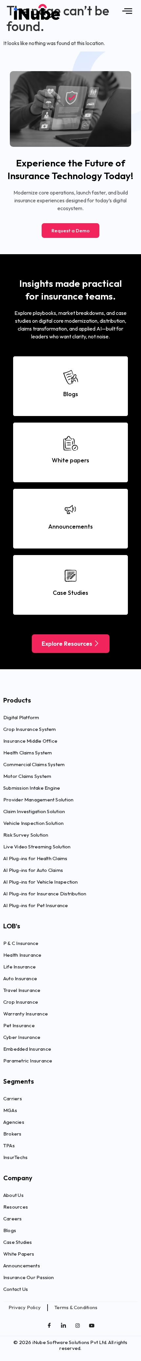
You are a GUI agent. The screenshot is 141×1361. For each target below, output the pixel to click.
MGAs (10, 1110)
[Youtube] (92, 1326)
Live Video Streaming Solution (37, 846)
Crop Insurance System (29, 729)
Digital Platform (21, 717)
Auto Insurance (20, 978)
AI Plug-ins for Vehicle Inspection (40, 882)
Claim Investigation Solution (34, 811)
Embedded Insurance (27, 1049)
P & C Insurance (20, 943)
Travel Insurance (22, 990)
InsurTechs (15, 1157)
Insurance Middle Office (30, 741)
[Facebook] (49, 1326)
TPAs (9, 1145)
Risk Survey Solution (26, 835)
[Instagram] (78, 1326)
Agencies (13, 1122)
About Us (13, 1195)
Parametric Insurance (27, 1061)
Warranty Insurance (25, 1014)
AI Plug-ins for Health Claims (35, 858)
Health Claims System (27, 753)
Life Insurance (19, 967)
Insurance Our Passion (28, 1277)
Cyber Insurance (21, 1037)
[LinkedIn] (64, 1326)
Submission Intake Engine (31, 788)
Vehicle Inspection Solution (33, 823)
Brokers (12, 1134)
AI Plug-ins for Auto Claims (33, 870)
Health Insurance (22, 955)
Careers (12, 1218)
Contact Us (15, 1289)
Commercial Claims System (34, 764)
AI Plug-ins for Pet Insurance (35, 905)
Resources (15, 1207)
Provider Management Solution (38, 799)
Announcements (21, 1265)
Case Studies (17, 1242)
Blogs (9, 1230)
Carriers (12, 1098)
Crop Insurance (20, 1002)
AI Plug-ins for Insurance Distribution (45, 893)
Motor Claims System (27, 776)
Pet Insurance (19, 1025)
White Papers (18, 1254)
